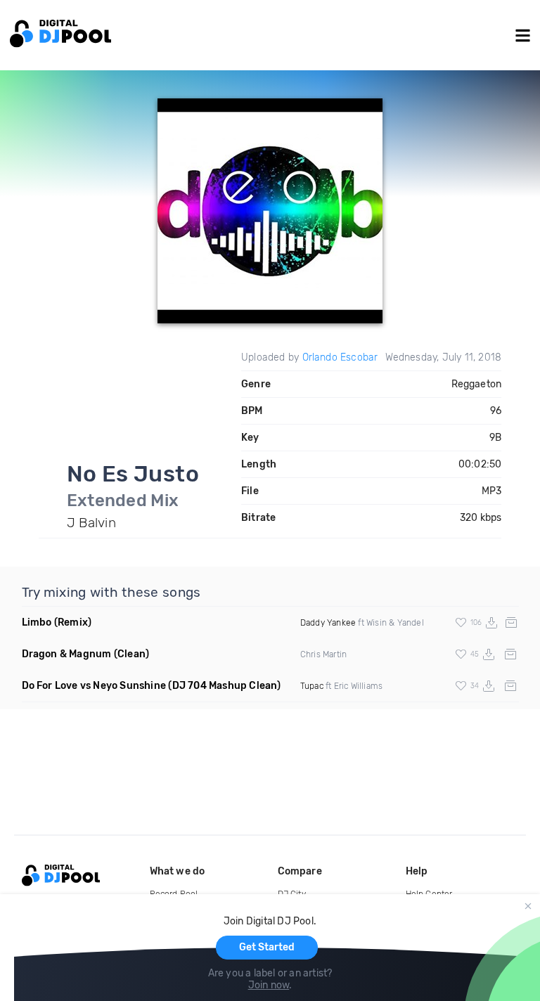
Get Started (267, 947)
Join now (269, 985)
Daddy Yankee (328, 623)
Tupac (311, 686)
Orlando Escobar (340, 357)
